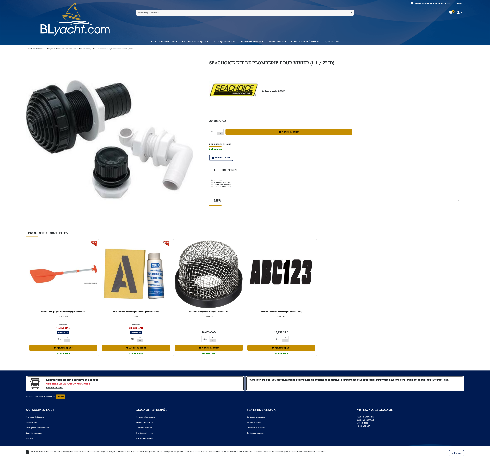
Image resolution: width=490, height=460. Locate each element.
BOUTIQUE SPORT (222, 41)
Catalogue (49, 49)
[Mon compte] (459, 13)
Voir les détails (54, 387)
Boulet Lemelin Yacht (34, 49)
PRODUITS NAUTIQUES (194, 41)
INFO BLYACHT (276, 41)
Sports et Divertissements (66, 49)
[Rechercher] (351, 12)
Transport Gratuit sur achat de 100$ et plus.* (432, 3)
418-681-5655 (362, 423)
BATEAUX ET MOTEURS (163, 41)
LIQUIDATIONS (331, 41)
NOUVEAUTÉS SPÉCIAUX (303, 41)
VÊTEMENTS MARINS (250, 41)
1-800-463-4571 (363, 426)
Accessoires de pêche (87, 49)
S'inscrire (60, 397)
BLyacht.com (86, 379)
